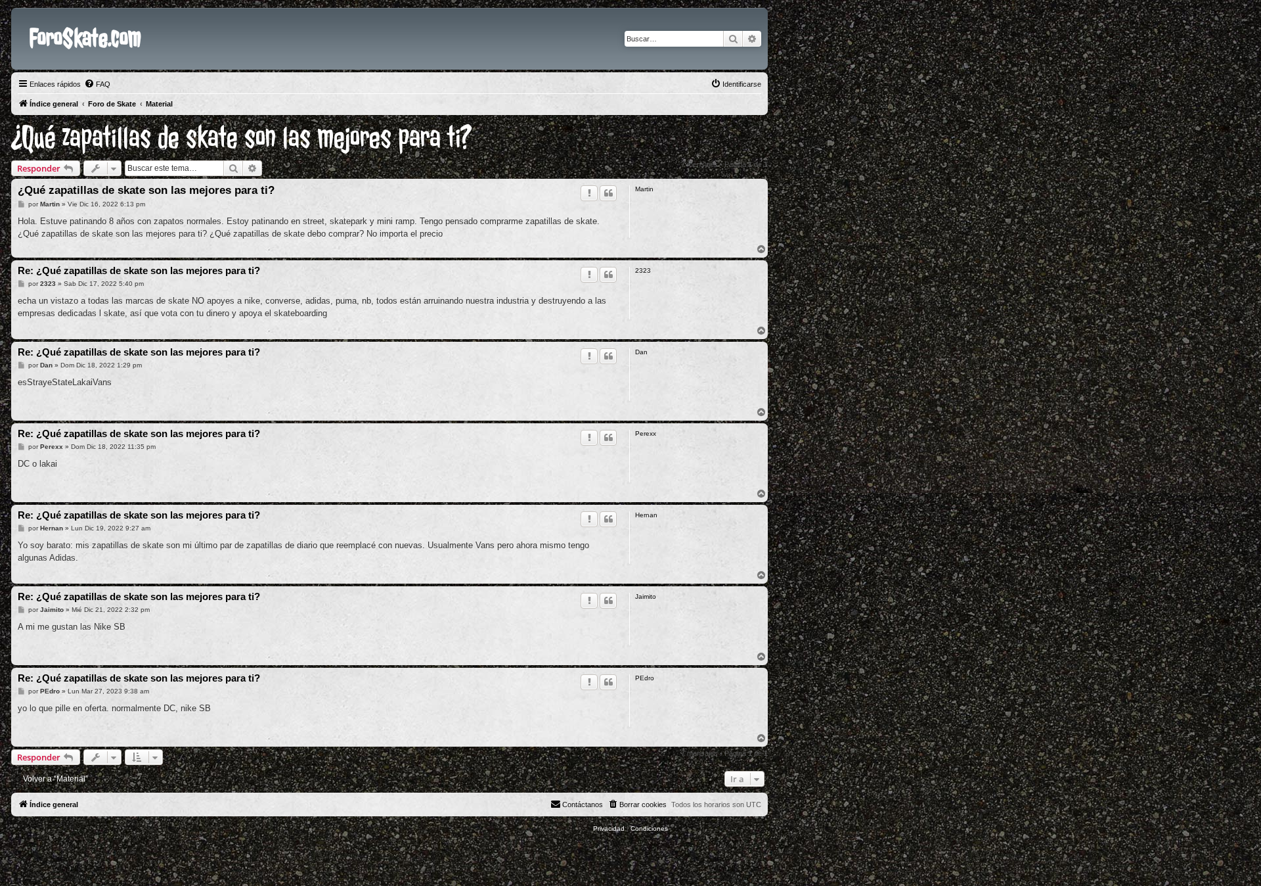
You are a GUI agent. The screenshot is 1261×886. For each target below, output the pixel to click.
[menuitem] (97, 84)
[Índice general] (22, 18)
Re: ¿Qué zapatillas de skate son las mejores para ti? (139, 270)
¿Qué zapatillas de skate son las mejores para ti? (241, 138)
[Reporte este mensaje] (589, 193)
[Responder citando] (608, 193)
